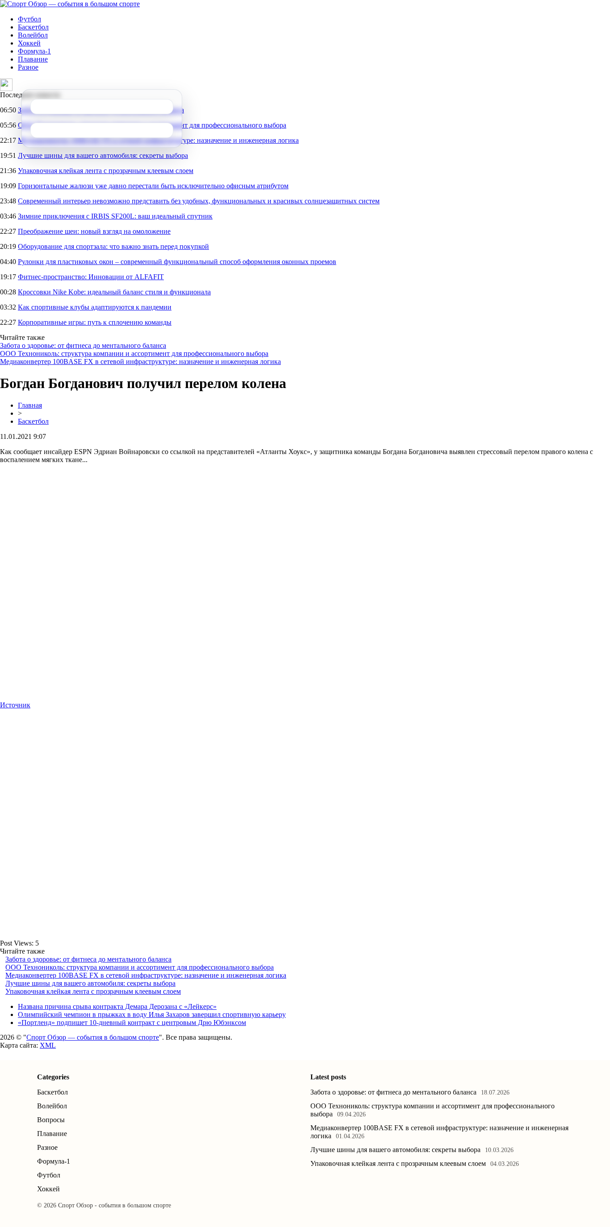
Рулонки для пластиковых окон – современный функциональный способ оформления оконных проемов (177, 261)
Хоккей (29, 43)
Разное (28, 67)
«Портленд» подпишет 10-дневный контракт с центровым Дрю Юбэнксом (132, 1022)
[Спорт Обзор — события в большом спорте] (70, 4)
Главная (30, 405)
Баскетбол (33, 27)
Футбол (29, 19)
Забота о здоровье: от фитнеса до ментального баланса (83, 345)
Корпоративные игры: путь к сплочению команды (94, 322)
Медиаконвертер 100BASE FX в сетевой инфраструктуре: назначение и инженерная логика (140, 361)
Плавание (33, 59)
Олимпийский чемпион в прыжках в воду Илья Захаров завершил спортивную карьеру (152, 1014)
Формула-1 (34, 51)
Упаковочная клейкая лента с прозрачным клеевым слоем (105, 170)
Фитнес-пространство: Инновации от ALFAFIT (91, 277)
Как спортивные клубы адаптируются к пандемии (94, 307)
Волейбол (33, 35)
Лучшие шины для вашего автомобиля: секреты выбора (103, 155)
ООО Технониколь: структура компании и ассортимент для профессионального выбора (134, 353)
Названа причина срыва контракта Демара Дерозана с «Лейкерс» (117, 1006)
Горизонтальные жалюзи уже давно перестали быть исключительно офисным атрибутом (153, 186)
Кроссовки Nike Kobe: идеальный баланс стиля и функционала (114, 292)
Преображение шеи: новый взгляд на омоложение (94, 231)
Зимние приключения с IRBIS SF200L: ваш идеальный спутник (115, 216)
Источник (15, 705)
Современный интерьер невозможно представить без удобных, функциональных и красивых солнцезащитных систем (199, 201)
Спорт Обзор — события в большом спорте (92, 1037)
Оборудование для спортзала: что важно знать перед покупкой (113, 246)
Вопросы (51, 1120)
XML (48, 1045)
